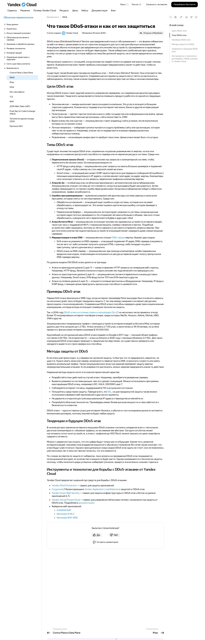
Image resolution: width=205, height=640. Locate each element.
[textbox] (124, 4)
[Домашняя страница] (23, 4)
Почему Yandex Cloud (44, 10)
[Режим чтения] (171, 17)
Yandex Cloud (72, 33)
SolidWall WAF (64, 510)
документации (86, 502)
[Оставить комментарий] (196, 17)
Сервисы (12, 10)
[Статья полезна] (186, 17)
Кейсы (84, 10)
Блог (113, 10)
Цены (75, 10)
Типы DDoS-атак (179, 35)
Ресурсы (64, 10)
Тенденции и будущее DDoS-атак (185, 50)
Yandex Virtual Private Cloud (66, 499)
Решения (25, 10)
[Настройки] (175, 17)
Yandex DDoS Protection (64, 485)
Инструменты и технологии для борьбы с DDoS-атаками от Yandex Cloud (185, 59)
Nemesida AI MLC (66, 514)
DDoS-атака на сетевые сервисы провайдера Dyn (90, 312)
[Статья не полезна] (191, 17)
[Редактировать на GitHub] (181, 17)
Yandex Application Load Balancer (101, 489)
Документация (99, 10)
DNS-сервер (118, 237)
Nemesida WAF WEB (67, 517)
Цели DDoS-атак (179, 31)
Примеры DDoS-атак (181, 40)
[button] (137, 4)
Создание (57, 489)
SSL (110, 391)
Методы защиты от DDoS (183, 44)
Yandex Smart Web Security (66, 493)
